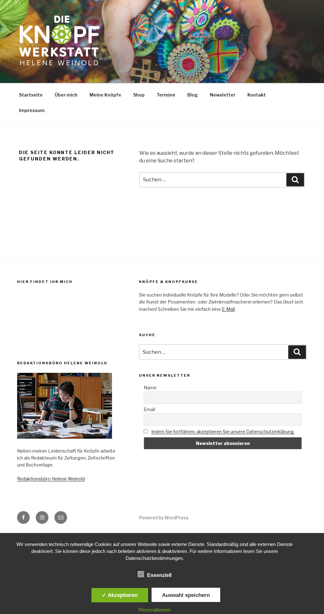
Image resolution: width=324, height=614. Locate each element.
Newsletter (222, 94)
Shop (139, 94)
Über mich (66, 94)
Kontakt (256, 94)
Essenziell (159, 575)
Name (150, 387)
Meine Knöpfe (105, 94)
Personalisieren (155, 609)
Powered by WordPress (164, 517)
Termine (166, 94)
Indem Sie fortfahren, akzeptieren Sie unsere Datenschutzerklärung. (223, 431)
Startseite (31, 94)
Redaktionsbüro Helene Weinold (51, 478)
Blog (192, 94)
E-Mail (228, 309)
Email (149, 409)
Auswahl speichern (186, 595)
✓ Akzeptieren (120, 595)
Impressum (32, 110)
